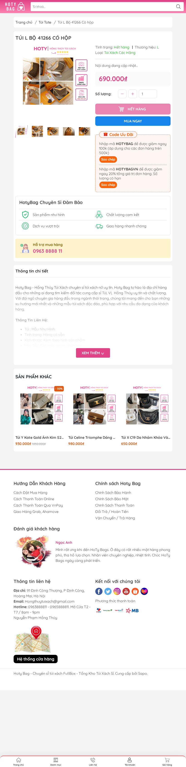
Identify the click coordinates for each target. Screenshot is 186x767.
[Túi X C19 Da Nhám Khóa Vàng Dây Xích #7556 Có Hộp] (146, 409)
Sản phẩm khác (33, 376)
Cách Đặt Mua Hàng (30, 492)
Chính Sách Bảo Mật (111, 499)
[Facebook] (99, 591)
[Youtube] (126, 591)
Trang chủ (23, 22)
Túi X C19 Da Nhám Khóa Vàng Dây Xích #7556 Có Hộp (146, 437)
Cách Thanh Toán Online (34, 499)
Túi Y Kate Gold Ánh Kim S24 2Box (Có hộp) (40, 437)
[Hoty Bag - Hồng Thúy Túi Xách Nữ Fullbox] (15, 7)
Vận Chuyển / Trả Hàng (115, 518)
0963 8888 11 (47, 251)
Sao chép (108, 159)
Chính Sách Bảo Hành (113, 492)
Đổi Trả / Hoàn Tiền (111, 511)
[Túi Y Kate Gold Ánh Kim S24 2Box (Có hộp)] (40, 409)
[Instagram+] (117, 591)
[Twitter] (108, 591)
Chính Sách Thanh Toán (114, 505)
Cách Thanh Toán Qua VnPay (38, 505)
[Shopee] (135, 591)
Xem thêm (91, 353)
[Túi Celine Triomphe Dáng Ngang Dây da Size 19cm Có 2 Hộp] (93, 409)
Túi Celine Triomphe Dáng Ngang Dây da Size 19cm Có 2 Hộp (93, 437)
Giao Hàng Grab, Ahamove (36, 511)
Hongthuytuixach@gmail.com (50, 601)
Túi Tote (45, 22)
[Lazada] (144, 591)
